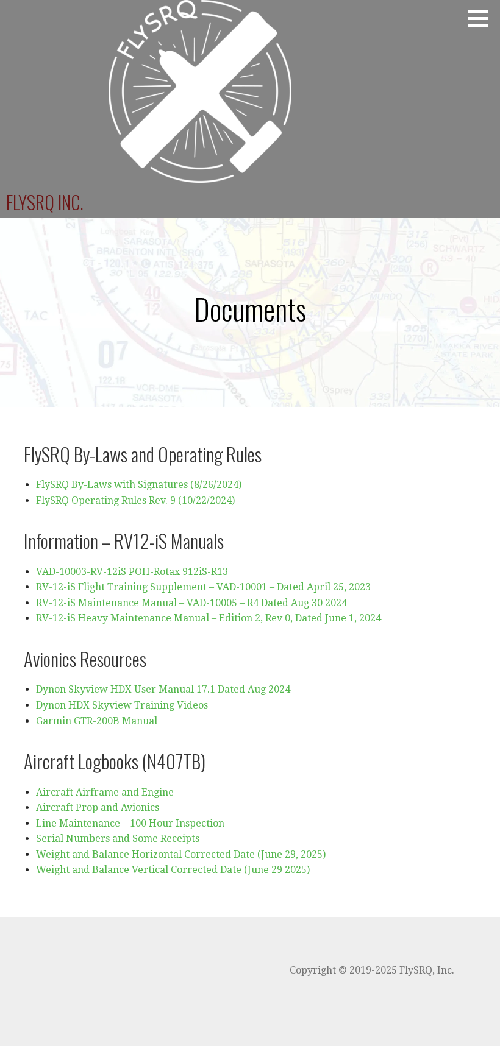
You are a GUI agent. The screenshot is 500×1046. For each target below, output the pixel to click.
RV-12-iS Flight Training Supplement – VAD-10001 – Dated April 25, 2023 (203, 587)
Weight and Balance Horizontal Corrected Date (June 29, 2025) (181, 854)
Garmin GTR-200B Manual (96, 721)
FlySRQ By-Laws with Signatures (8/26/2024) (138, 484)
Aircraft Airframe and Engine (105, 792)
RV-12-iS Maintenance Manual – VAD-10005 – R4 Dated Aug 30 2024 (191, 603)
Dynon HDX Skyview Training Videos (122, 705)
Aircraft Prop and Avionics (97, 807)
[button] (482, 18)
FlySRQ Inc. (45, 202)
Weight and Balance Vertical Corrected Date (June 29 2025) (173, 869)
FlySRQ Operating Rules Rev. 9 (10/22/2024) (135, 500)
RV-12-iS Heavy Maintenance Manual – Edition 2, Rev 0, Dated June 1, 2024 (208, 618)
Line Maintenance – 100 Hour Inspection (130, 823)
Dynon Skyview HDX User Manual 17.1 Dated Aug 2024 (163, 689)
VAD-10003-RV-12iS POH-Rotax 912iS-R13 (132, 572)
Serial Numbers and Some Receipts (117, 838)
